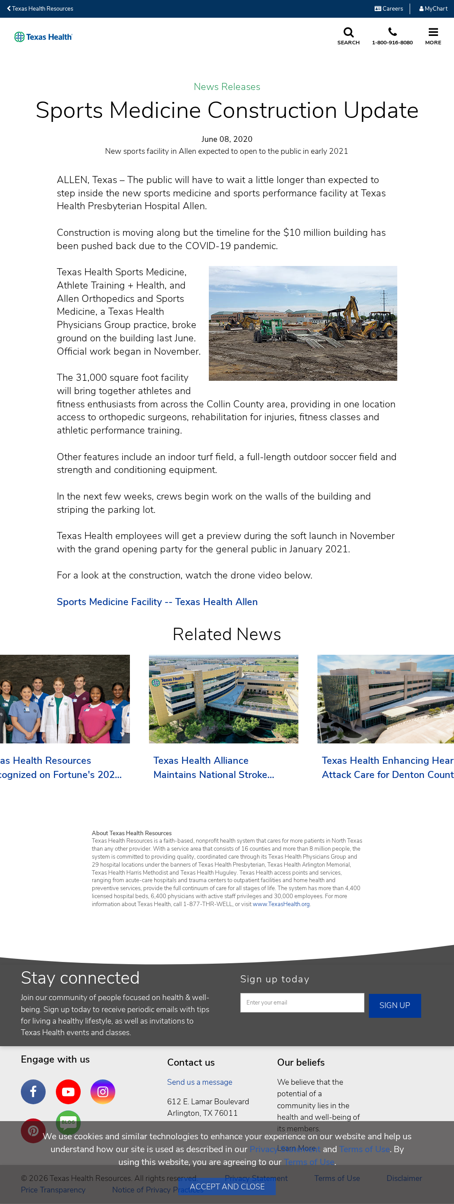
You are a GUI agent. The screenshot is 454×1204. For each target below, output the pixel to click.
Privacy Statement (285, 1149)
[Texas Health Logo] (43, 37)
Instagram (105, 1085)
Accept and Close (227, 1186)
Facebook (35, 1085)
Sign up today (275, 979)
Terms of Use (364, 1149)
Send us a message (199, 1082)
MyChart (435, 9)
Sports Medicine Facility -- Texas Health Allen (157, 602)
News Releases (227, 87)
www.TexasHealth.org (281, 904)
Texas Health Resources (42, 9)
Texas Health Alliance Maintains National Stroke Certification (210, 768)
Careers (392, 9)
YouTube (70, 1085)
